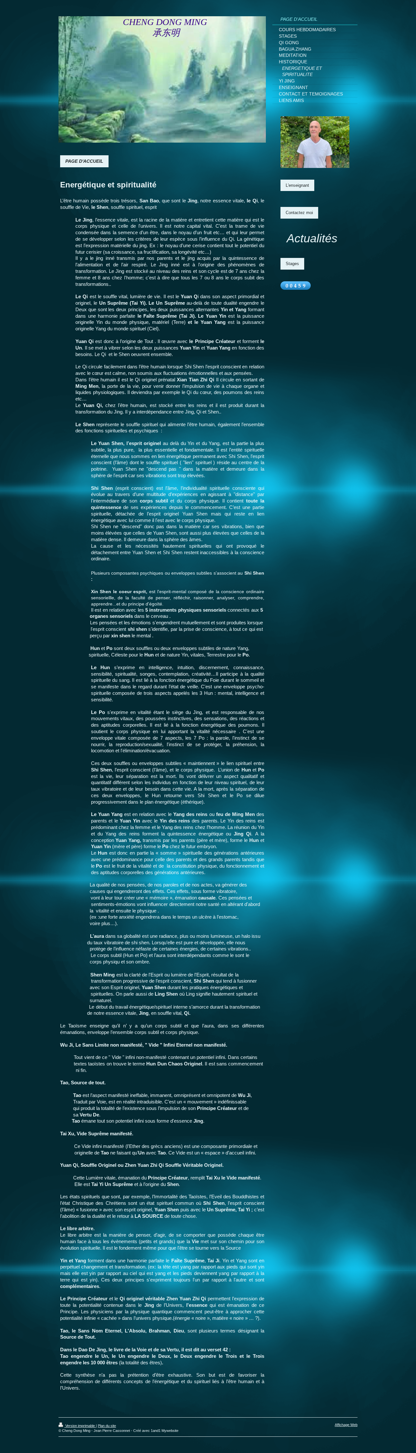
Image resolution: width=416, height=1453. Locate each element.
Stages (292, 263)
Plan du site (107, 1426)
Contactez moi (299, 212)
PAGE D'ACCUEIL (84, 161)
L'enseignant (297, 185)
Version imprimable (80, 1426)
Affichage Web (346, 1425)
